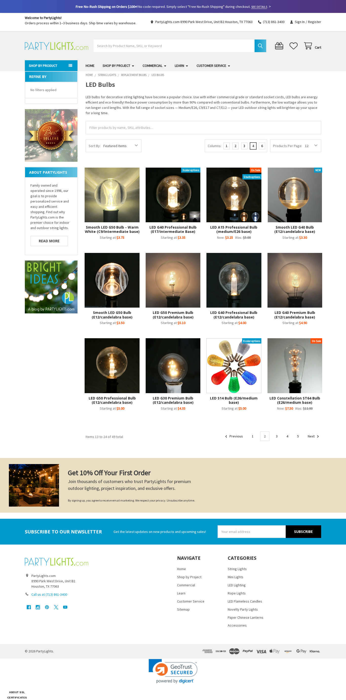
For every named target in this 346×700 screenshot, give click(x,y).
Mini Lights (235, 577)
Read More (49, 240)
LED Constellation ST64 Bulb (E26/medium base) (295, 400)
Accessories (237, 625)
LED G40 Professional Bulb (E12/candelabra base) (233, 314)
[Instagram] (38, 607)
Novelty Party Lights (243, 609)
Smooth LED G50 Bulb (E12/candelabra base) (112, 314)
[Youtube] (65, 607)
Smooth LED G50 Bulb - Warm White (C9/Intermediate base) (112, 229)
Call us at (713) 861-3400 (49, 594)
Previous (236, 436)
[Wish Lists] (294, 46)
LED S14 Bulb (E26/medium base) (234, 400)
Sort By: (95, 146)
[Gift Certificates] (280, 46)
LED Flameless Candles (245, 601)
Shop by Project (116, 65)
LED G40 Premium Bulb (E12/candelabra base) (294, 314)
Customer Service (211, 65)
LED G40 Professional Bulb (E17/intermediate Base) (173, 229)
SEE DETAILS (259, 7)
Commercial (152, 65)
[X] (56, 607)
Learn (179, 65)
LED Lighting (237, 585)
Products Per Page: (287, 146)
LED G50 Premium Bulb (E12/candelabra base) (173, 314)
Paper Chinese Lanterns (245, 617)
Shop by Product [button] (43, 65)
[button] (173, 671)
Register (314, 21)
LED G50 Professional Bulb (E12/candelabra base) (112, 400)
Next (311, 436)
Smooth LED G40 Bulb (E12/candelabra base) (294, 229)
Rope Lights (237, 593)
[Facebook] (29, 607)
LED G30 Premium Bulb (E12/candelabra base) (173, 400)
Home (90, 65)
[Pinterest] (47, 607)
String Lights (237, 569)
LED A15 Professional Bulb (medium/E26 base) (233, 229)
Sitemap (183, 609)
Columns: (214, 146)
